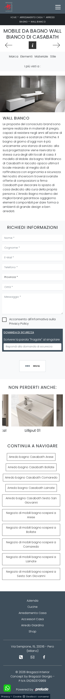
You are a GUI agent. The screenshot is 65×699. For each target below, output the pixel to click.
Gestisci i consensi (37, 696)
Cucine (32, 607)
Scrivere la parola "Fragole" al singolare (32, 339)
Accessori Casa (32, 619)
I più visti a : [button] (32, 66)
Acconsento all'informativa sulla (32, 321)
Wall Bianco (38, 21)
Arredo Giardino (32, 625)
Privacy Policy (19, 323)
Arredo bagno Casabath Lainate (31, 488)
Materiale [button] (41, 56)
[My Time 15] (56, 45)
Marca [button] (13, 56)
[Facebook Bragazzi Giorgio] (44, 657)
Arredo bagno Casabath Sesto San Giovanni (31, 500)
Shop (32, 631)
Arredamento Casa (31, 17)
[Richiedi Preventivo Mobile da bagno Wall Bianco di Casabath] (32, 45)
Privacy (5, 696)
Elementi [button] (26, 56)
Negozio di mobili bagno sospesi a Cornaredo (31, 544)
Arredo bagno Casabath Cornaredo (31, 477)
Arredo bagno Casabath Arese (31, 457)
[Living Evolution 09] (8, 45)
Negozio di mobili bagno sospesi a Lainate (31, 559)
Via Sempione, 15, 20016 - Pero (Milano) (32, 648)
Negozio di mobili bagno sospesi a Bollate (31, 529)
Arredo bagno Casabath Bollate (31, 467)
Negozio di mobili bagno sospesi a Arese (31, 515)
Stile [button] (53, 56)
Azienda (32, 601)
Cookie (17, 696)
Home (13, 17)
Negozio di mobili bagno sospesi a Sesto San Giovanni (31, 574)
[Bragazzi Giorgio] (9, 7)
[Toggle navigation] (58, 6)
